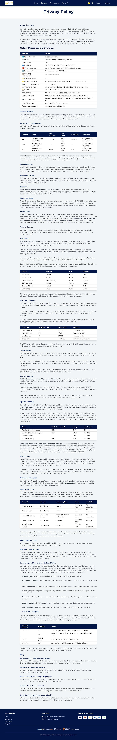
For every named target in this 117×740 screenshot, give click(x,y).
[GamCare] (57, 729)
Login (98, 3)
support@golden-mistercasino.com (54, 716)
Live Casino (8, 719)
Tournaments (54, 3)
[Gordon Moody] (66, 729)
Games (36, 3)
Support (7, 724)
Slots (6, 716)
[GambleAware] (49, 729)
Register (108, 3)
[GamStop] (41, 729)
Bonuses (44, 3)
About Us (65, 3)
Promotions (8, 721)
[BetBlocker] (75, 729)
